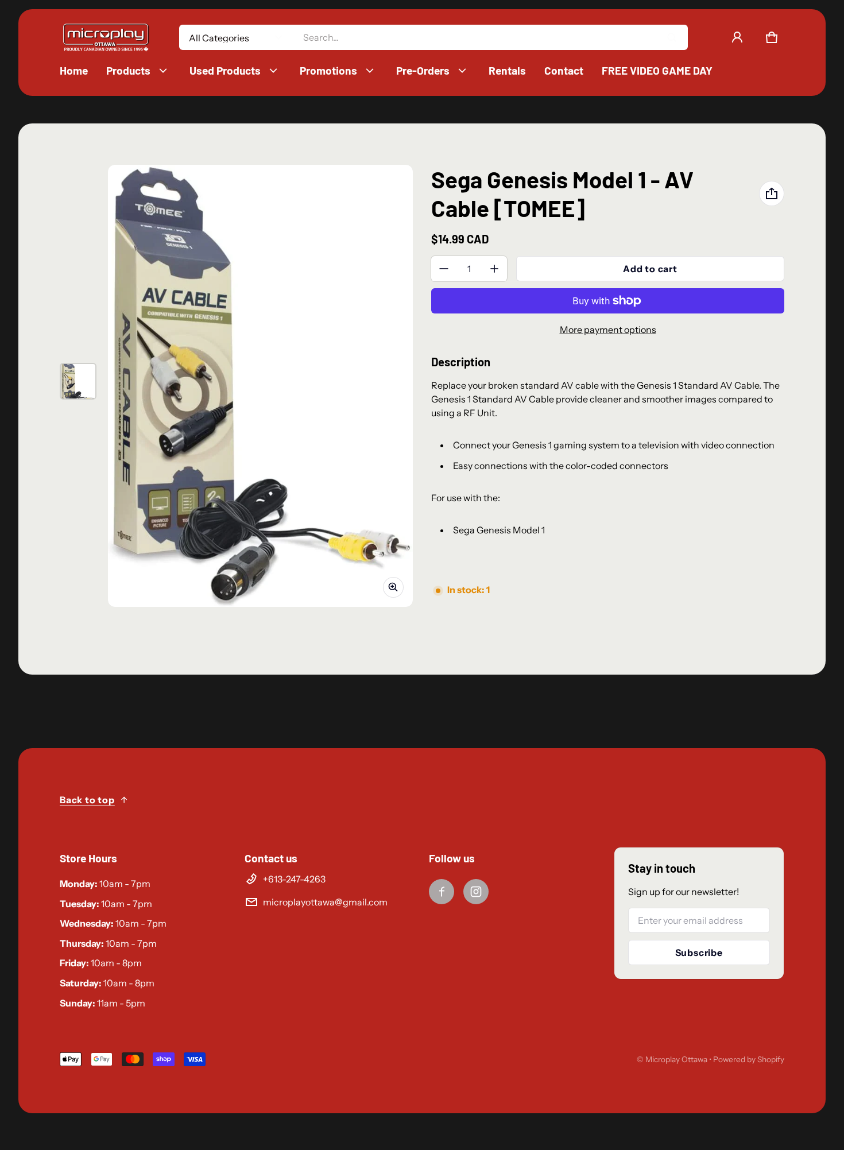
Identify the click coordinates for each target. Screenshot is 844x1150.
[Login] (737, 37)
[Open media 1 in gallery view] (78, 381)
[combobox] (490, 37)
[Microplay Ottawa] (106, 37)
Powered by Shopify (748, 1059)
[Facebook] (441, 891)
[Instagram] (476, 891)
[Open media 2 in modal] (260, 386)
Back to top (87, 800)
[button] (771, 37)
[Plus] (494, 268)
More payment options (608, 329)
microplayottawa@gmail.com (325, 902)
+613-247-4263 (294, 879)
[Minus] (443, 268)
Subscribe (699, 952)
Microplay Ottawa (676, 1059)
